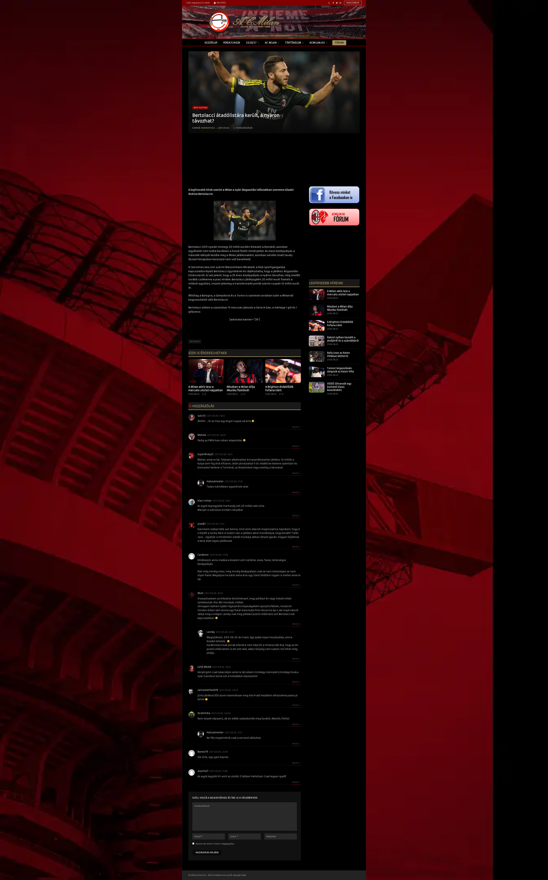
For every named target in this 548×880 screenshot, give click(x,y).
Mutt (200, 593)
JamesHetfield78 (208, 690)
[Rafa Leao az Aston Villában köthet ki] (317, 356)
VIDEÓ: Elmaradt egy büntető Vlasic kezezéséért (339, 387)
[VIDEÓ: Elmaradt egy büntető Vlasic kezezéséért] (317, 387)
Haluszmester (215, 481)
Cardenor (203, 554)
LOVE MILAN (204, 666)
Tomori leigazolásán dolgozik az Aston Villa (340, 370)
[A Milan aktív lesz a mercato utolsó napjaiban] (206, 371)
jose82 (202, 523)
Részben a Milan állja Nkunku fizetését (241, 388)
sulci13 (202, 415)
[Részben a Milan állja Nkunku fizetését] (244, 371)
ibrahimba (204, 713)
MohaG (202, 435)
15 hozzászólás (244, 128)
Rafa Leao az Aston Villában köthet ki (338, 354)
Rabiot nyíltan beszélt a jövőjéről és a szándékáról (343, 339)
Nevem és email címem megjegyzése (215, 843)
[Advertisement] (244, 164)
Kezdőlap (211, 42)
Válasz (296, 427)
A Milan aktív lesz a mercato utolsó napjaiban (205, 388)
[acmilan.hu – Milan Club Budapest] (243, 22)
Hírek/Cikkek (231, 42)
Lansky (211, 632)
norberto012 (208, 128)
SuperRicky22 (205, 454)
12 (244, 394)
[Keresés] (328, 3)
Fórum (339, 42)
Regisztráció (352, 3)
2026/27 (251, 42)
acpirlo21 (203, 771)
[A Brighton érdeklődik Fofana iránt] (283, 371)
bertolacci (195, 341)
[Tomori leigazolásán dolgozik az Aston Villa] (317, 371)
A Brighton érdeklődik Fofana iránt (279, 388)
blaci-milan (204, 500)
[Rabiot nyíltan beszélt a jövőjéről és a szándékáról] (317, 341)
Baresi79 (203, 751)
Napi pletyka (200, 107)
